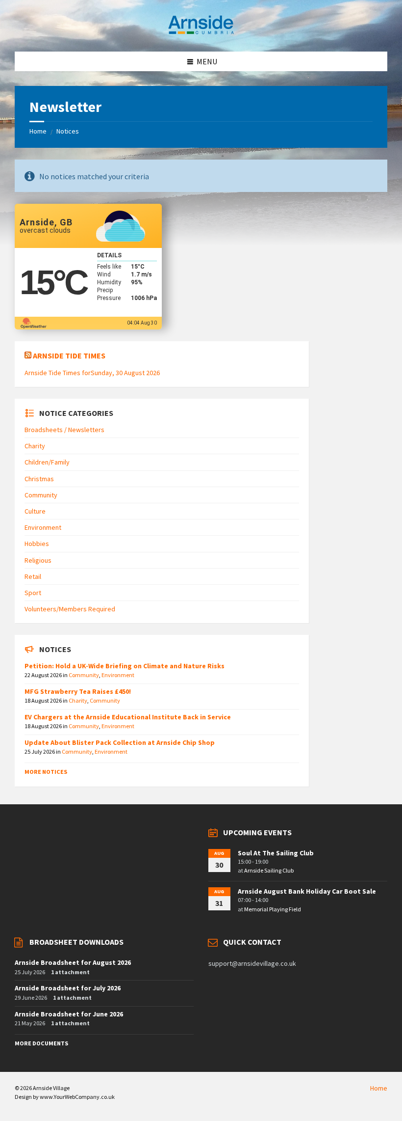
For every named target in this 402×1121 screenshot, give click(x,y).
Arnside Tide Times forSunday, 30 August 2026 (92, 372)
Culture (35, 511)
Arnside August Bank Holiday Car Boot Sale (307, 891)
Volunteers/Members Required (70, 608)
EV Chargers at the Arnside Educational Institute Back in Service (128, 716)
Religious (38, 560)
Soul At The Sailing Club (276, 852)
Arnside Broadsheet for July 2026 (68, 988)
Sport (33, 592)
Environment (43, 527)
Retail (33, 576)
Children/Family (47, 462)
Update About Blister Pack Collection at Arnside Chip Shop (120, 742)
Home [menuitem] (378, 1088)
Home (38, 131)
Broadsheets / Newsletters (64, 429)
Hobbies (37, 543)
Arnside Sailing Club (269, 870)
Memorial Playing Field (272, 909)
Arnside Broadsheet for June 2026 (69, 1014)
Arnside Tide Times (69, 355)
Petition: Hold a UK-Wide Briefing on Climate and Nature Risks (125, 665)
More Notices (46, 771)
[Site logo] (201, 32)
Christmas (39, 478)
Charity (35, 445)
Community (41, 495)
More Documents (41, 1043)
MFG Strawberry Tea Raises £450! (78, 691)
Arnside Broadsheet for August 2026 (73, 962)
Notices (67, 131)
